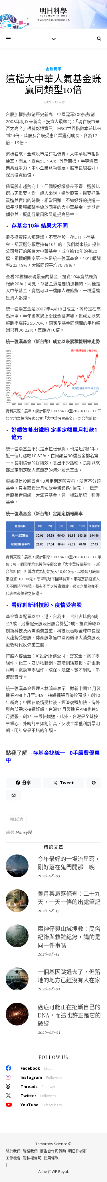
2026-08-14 (48, 954)
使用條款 (51, 1157)
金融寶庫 (54, 69)
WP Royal (60, 1171)
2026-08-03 (49, 1032)
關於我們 (13, 1150)
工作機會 (13, 1157)
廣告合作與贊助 (53, 1150)
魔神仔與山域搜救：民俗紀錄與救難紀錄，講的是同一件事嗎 (69, 937)
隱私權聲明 (32, 1157)
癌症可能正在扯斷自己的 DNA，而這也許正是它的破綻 (69, 1015)
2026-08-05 (49, 875)
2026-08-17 (48, 910)
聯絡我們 (30, 1150)
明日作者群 (77, 1150)
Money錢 (23, 832)
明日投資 (16, 819)
